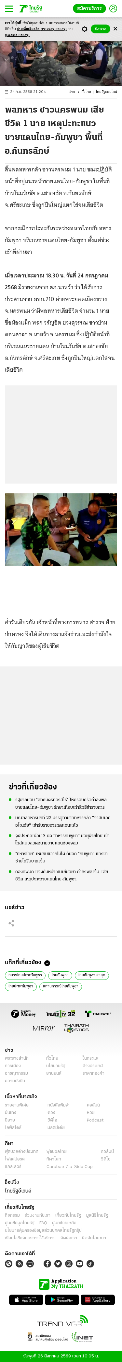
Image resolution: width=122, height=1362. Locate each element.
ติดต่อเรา (69, 1238)
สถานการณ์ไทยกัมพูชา (60, 986)
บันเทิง (10, 1112)
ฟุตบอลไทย (57, 1151)
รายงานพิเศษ (17, 1105)
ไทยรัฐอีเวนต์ (18, 1191)
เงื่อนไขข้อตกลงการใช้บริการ (30, 1238)
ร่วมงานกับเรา (37, 1215)
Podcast (95, 1120)
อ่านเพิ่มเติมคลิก (42, 29)
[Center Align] (115, 29)
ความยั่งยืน (15, 1081)
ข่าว (72, 92)
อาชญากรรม (16, 1073)
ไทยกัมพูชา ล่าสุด (91, 975)
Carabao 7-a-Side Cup (70, 1166)
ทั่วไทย (86, 92)
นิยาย (10, 1120)
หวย (91, 1112)
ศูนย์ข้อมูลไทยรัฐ (19, 1223)
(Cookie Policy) (17, 35)
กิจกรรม (12, 1215)
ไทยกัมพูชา (60, 975)
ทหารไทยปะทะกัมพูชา (25, 975)
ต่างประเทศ (93, 1066)
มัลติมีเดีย (56, 1127)
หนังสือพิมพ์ (58, 1105)
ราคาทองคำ (93, 1073)
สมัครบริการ (91, 8)
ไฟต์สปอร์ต (15, 1159)
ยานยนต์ (53, 1073)
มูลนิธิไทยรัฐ (97, 1215)
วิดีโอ (52, 1120)
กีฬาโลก (54, 1159)
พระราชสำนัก (17, 1058)
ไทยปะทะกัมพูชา (20, 986)
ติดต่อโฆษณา (94, 1238)
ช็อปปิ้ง (12, 1182)
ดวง (51, 1112)
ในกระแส (91, 1058)
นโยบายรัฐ (55, 1066)
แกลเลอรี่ (13, 1166)
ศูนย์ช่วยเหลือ (64, 1223)
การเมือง (13, 1066)
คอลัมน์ (93, 1105)
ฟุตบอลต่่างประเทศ (21, 1151)
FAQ (43, 1223)
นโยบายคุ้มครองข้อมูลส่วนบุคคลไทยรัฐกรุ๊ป (43, 1230)
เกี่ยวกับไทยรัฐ (68, 1215)
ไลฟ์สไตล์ (13, 1127)
